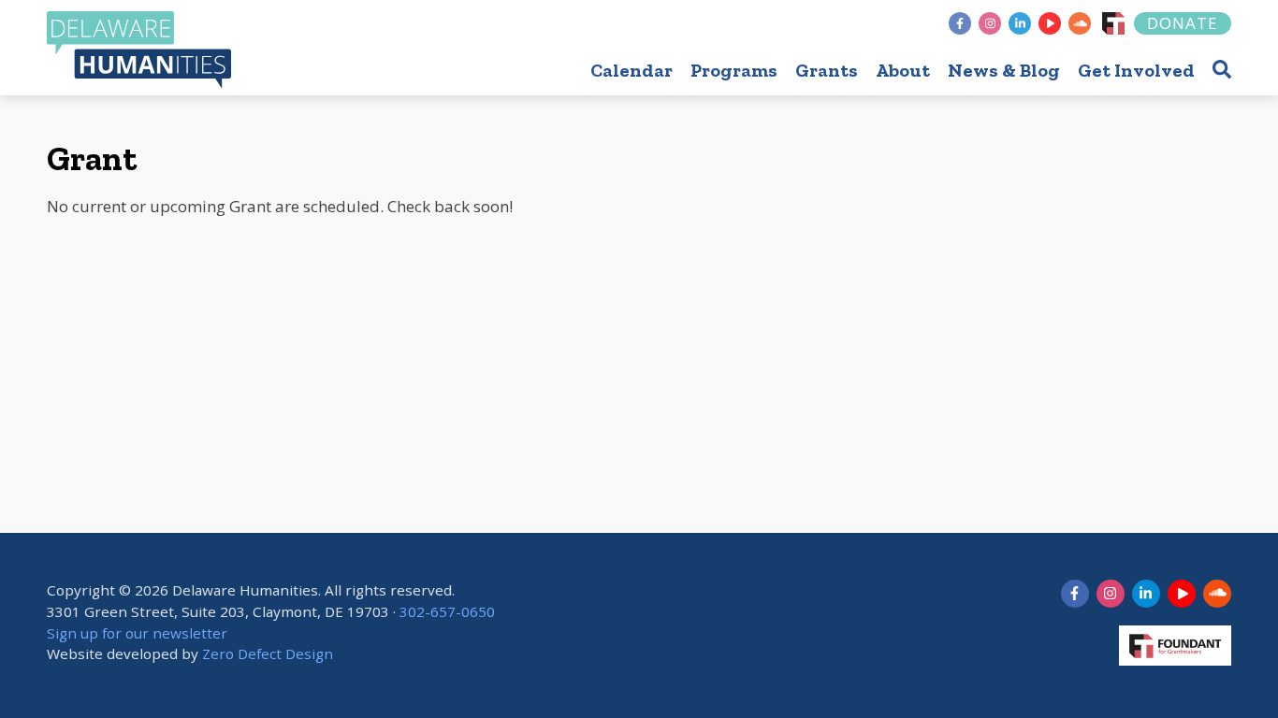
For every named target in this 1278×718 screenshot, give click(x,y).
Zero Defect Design (267, 653)
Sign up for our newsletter (137, 633)
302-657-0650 (447, 611)
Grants (826, 70)
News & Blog (1004, 70)
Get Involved (1136, 70)
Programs (733, 70)
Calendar (631, 70)
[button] (1222, 68)
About (903, 70)
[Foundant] (1113, 23)
